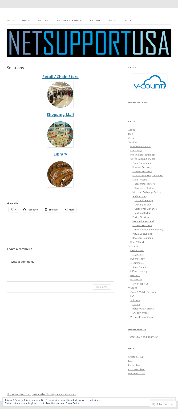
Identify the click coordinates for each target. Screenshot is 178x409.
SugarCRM (137, 254)
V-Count (95, 20)
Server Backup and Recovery (147, 229)
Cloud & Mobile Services (143, 292)
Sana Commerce (141, 267)
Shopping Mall (60, 114)
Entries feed (134, 365)
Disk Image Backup (144, 188)
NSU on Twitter (137, 329)
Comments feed (136, 369)
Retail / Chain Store (60, 76)
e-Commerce (137, 262)
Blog (128, 20)
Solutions (44, 20)
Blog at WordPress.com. (19, 394)
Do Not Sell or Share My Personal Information (54, 394)
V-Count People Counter (143, 316)
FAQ (132, 296)
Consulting (135, 150)
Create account (136, 356)
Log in (131, 361)
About (10, 20)
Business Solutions (140, 146)
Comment (101, 286)
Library (60, 154)
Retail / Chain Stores (143, 308)
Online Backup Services (69, 20)
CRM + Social (137, 250)
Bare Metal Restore (145, 183)
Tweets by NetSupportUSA (143, 336)
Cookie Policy (72, 403)
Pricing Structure (141, 217)
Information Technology (142, 154)
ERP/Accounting (138, 271)
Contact (113, 20)
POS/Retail (136, 279)
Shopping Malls (140, 312)
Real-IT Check (137, 242)
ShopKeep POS (140, 283)
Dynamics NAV (137, 258)
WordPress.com (136, 373)
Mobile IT (135, 275)
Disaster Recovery (142, 171)
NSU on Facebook (137, 102)
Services (26, 20)
